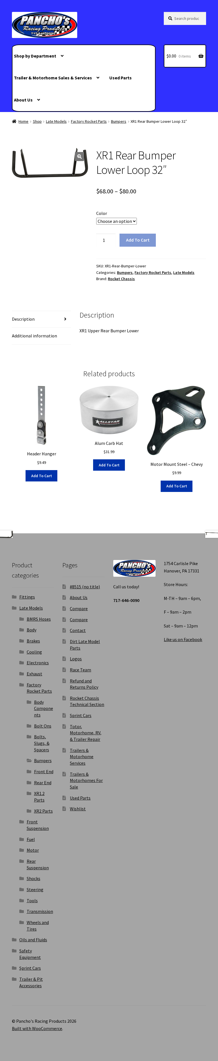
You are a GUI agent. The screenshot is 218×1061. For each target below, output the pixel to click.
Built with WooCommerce (37, 1028)
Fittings (27, 597)
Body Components (43, 708)
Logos (76, 658)
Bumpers (118, 121)
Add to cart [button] (41, 475)
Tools (32, 900)
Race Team (80, 670)
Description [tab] (23, 319)
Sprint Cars (30, 968)
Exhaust (34, 674)
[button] (79, 156)
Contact (78, 630)
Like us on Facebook (183, 639)
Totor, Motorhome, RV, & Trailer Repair (85, 733)
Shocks (33, 878)
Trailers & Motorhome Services (81, 756)
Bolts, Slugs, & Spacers (41, 743)
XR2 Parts (43, 811)
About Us (23, 100)
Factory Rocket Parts (89, 121)
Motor (33, 850)
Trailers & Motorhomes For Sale (86, 780)
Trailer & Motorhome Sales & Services (53, 78)
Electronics (38, 662)
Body (31, 630)
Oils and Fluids (33, 939)
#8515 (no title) (85, 586)
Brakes (33, 641)
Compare (79, 608)
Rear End (42, 782)
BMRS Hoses (39, 619)
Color (101, 213)
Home (23, 121)
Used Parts (120, 78)
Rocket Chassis (121, 278)
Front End (43, 771)
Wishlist (78, 808)
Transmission (40, 911)
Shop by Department (35, 56)
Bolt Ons (42, 726)
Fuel (31, 839)
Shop (37, 121)
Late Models (56, 121)
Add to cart (138, 240)
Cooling (34, 652)
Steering (35, 889)
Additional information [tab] (34, 336)
